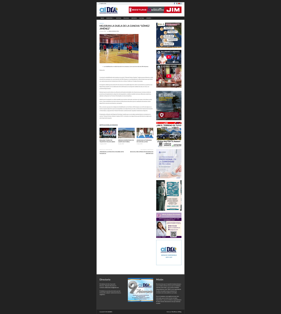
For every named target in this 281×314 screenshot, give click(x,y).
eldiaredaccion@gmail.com (112, 287)
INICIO (102, 18)
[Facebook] (174, 3)
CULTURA (141, 18)
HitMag (179, 311)
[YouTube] (178, 3)
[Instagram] (180, 3)
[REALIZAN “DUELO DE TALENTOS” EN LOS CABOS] (108, 133)
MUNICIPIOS (109, 18)
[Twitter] (176, 3)
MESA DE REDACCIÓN (114, 31)
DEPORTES (134, 18)
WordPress (174, 311)
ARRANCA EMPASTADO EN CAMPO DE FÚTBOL (126, 141)
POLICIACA (126, 18)
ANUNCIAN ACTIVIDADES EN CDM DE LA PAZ (144, 141)
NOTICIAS (118, 18)
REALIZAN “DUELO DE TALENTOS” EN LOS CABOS (107, 141)
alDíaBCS (110, 311)
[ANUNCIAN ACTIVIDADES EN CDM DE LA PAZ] (145, 133)
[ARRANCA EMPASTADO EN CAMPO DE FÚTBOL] (126, 133)
